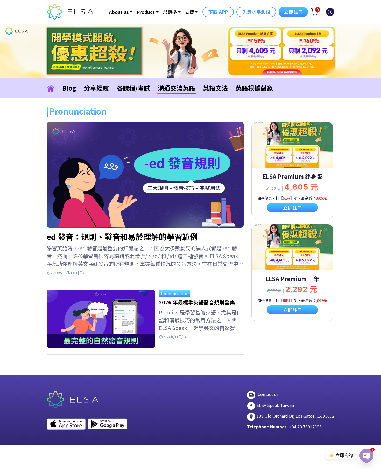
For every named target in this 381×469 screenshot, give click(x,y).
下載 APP (218, 11)
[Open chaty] (366, 456)
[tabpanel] (292, 170)
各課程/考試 (133, 87)
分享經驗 (96, 87)
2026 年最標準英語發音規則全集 (197, 302)
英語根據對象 (254, 87)
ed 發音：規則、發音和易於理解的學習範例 (122, 236)
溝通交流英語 (176, 87)
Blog (69, 87)
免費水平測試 (256, 11)
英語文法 (215, 87)
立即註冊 (293, 11)
